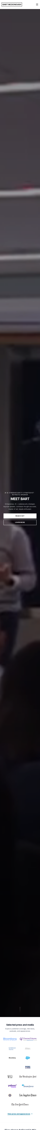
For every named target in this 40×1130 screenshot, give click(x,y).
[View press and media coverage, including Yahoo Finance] (12, 1086)
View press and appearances (19, 1114)
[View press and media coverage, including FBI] (10, 1095)
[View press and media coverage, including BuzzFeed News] (12, 1067)
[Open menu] (37, 4)
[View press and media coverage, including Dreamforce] (28, 1086)
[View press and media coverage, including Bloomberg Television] (10, 1039)
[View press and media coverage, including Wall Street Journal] (10, 1077)
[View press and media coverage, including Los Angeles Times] (27, 1095)
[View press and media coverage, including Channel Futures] (28, 1039)
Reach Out (20, 516)
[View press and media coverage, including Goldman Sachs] (12, 1048)
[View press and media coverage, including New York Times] (20, 1105)
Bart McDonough (12, 4)
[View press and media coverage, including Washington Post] (27, 1077)
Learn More (20, 522)
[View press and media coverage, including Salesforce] (28, 1058)
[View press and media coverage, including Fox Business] (28, 1067)
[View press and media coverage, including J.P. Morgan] (28, 1048)
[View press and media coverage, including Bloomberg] (12, 1058)
